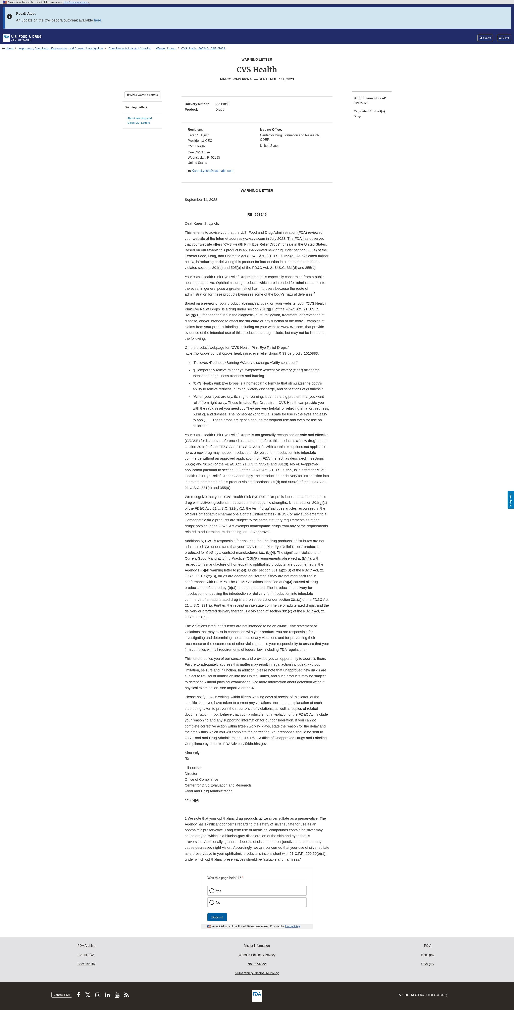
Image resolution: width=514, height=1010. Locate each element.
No (218, 902)
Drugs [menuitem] (357, 116)
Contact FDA (62, 994)
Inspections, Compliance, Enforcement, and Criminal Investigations (60, 48)
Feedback (510, 500)
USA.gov (427, 964)
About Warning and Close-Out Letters (139, 120)
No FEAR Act (257, 964)
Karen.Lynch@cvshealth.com (212, 170)
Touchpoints (291, 926)
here (97, 20)
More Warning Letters (144, 94)
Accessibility (86, 964)
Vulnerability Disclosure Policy (257, 973)
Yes (218, 890)
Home (9, 48)
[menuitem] (372, 101)
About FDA (86, 955)
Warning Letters (166, 48)
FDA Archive (86, 945)
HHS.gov (427, 955)
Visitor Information (257, 945)
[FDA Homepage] (22, 37)
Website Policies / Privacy (257, 955)
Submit (217, 917)
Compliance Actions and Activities (130, 48)
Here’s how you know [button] (76, 2)
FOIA (427, 945)
